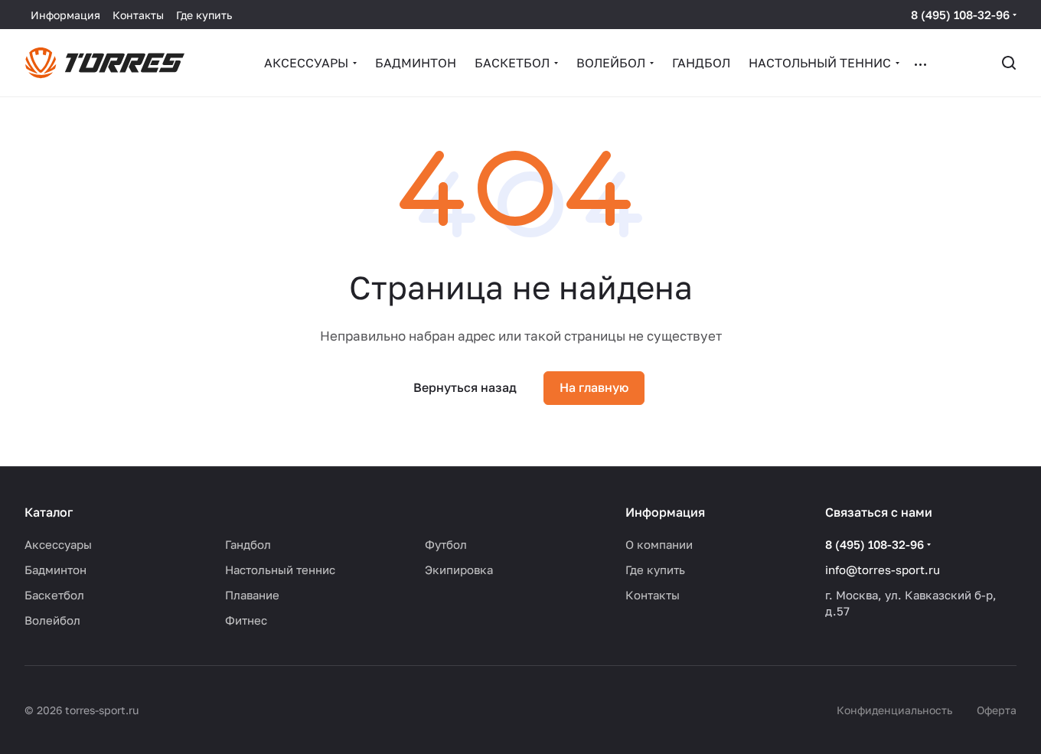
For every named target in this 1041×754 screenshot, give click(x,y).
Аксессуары (58, 544)
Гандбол (248, 544)
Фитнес (246, 620)
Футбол (446, 544)
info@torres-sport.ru (882, 569)
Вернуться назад (465, 387)
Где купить (655, 569)
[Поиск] (1009, 62)
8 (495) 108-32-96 (960, 14)
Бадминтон (55, 569)
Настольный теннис (280, 569)
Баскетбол (54, 595)
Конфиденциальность (894, 709)
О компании (659, 544)
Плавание (252, 595)
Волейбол (52, 620)
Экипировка (459, 569)
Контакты (652, 595)
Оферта (997, 709)
